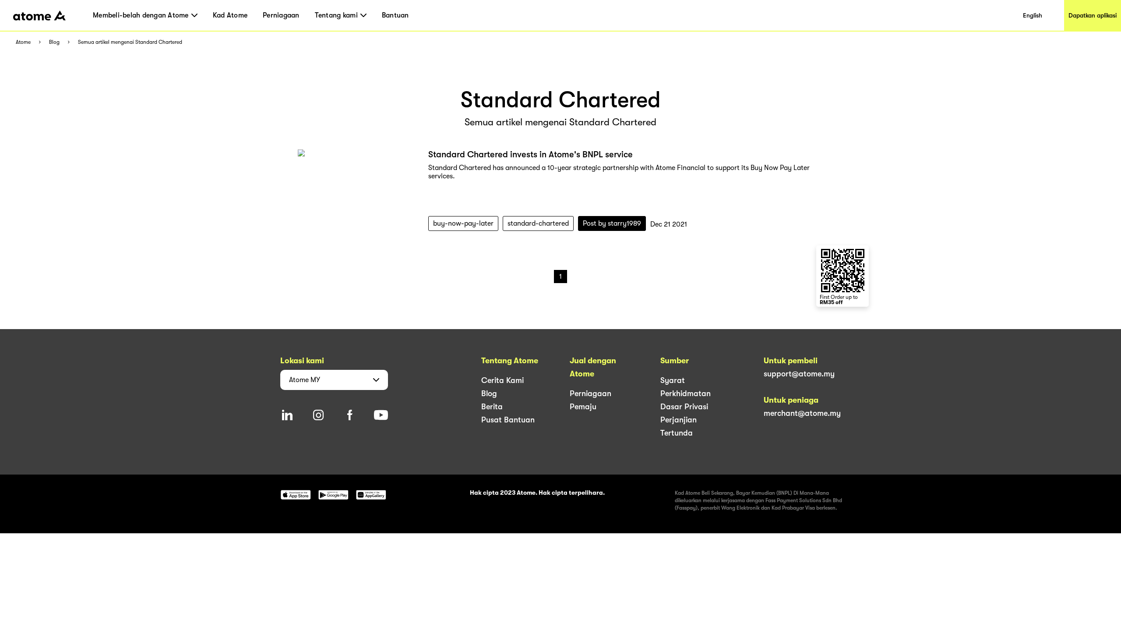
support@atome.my (799, 373)
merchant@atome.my (802, 413)
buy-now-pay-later (463, 223)
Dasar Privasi (684, 406)
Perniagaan (281, 15)
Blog (54, 42)
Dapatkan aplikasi (1092, 15)
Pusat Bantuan (508, 419)
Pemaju (583, 406)
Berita (492, 406)
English (1032, 15)
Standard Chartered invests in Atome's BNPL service (530, 154)
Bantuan (395, 15)
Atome (23, 42)
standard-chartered (538, 223)
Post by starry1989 (612, 223)
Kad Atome (230, 15)
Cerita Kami (502, 380)
